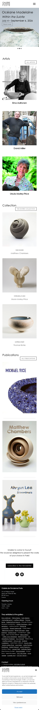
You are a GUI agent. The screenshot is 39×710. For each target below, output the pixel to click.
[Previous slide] (31, 42)
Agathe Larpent (7, 641)
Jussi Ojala (18, 645)
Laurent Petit (16, 649)
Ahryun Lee (17, 641)
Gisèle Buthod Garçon (13, 622)
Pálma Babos (16, 618)
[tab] (17, 48)
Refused (19, 697)
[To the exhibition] (19, 229)
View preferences (19, 702)
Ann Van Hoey (21, 653)
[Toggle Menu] (34, 4)
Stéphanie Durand (8, 630)
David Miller (19, 148)
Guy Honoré (20, 639)
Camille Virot (11, 655)
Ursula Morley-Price (19, 193)
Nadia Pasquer (14, 647)
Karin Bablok (26, 618)
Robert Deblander (15, 628)
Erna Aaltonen (19, 103)
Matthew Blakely (18, 620)
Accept (19, 691)
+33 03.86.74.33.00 (19, 664)
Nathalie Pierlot (26, 649)
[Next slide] (35, 42)
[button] (36, 670)
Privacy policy (18, 707)
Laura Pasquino (25, 647)
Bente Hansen (22, 636)
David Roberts (20, 651)
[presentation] (19, 83)
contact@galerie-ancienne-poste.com (20, 666)
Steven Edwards (20, 630)
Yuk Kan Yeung (21, 655)
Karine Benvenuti (7, 620)
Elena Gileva (24, 634)
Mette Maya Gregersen (9, 636)
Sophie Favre (12, 632)
